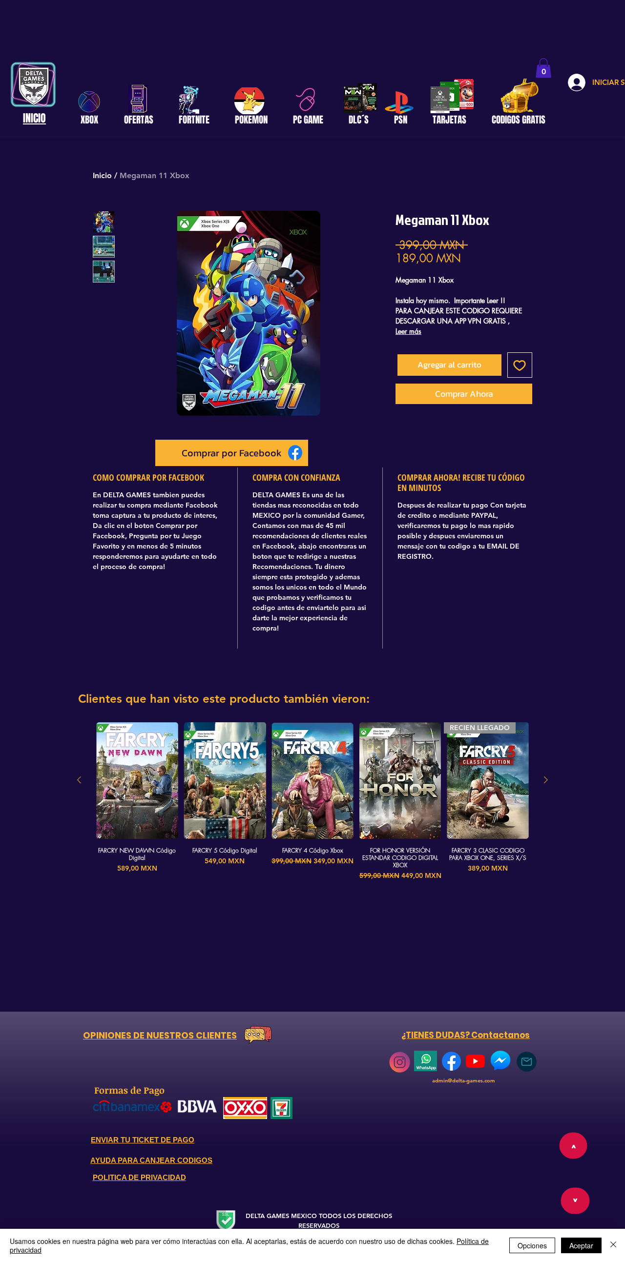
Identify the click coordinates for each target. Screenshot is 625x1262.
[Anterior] (79, 780)
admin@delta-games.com (463, 1080)
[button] (543, 68)
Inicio (102, 175)
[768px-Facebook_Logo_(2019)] (451, 1061)
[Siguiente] (546, 780)
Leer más (408, 331)
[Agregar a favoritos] (520, 365)
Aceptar (581, 1245)
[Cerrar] (613, 1245)
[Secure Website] (225, 1220)
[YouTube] (475, 1061)
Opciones (532, 1245)
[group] (312, 801)
